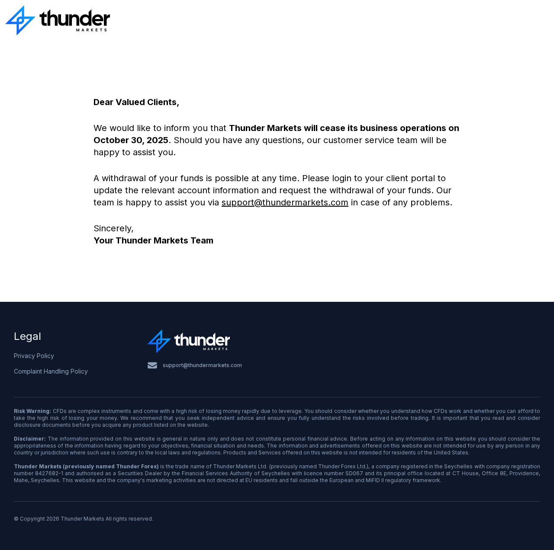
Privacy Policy (34, 355)
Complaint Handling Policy (51, 371)
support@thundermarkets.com (285, 202)
